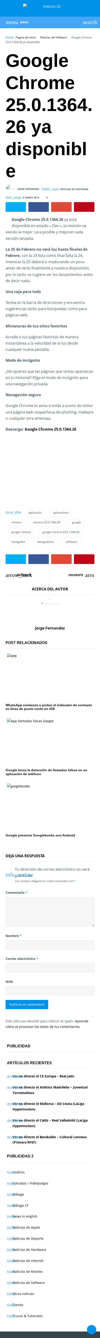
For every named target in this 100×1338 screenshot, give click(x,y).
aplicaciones (61, 513)
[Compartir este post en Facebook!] (38, 207)
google (76, 522)
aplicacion (34, 513)
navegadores (45, 542)
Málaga (18, 1194)
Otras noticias (23, 1294)
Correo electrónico (22, 958)
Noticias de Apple (26, 1227)
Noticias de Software (53, 37)
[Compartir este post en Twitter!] (16, 207)
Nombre (14, 936)
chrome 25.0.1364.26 (46, 522)
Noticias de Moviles (28, 1271)
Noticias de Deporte (28, 1238)
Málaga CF (21, 1205)
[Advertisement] (40, 472)
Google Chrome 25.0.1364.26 (50, 429)
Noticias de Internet (28, 1260)
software (71, 542)
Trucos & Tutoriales (28, 1316)
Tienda (18, 1305)
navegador (18, 542)
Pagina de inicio (26, 37)
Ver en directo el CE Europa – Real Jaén (43, 1076)
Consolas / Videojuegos (30, 1183)
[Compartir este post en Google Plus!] (61, 207)
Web (9, 981)
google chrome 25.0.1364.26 (61, 532)
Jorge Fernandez (28, 188)
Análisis (19, 1172)
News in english (25, 1216)
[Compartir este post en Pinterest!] (84, 207)
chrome (16, 522)
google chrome (21, 532)
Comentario (16, 892)
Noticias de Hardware (29, 1249)
